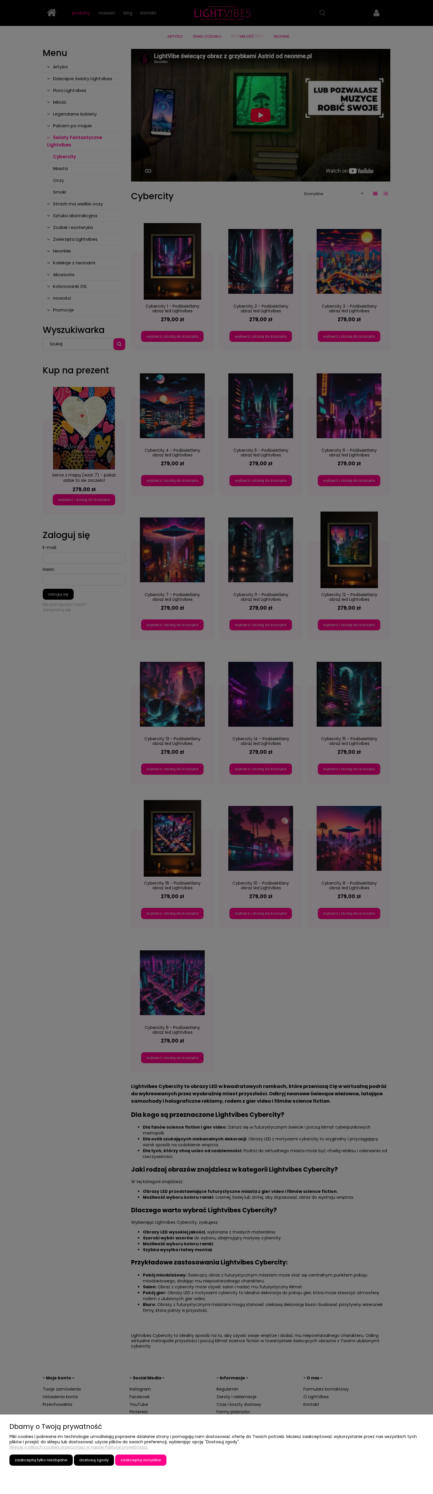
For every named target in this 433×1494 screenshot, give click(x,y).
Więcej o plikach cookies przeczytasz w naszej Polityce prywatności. (78, 1447)
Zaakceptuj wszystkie (140, 1460)
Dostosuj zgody (94, 1460)
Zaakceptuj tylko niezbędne (41, 1460)
